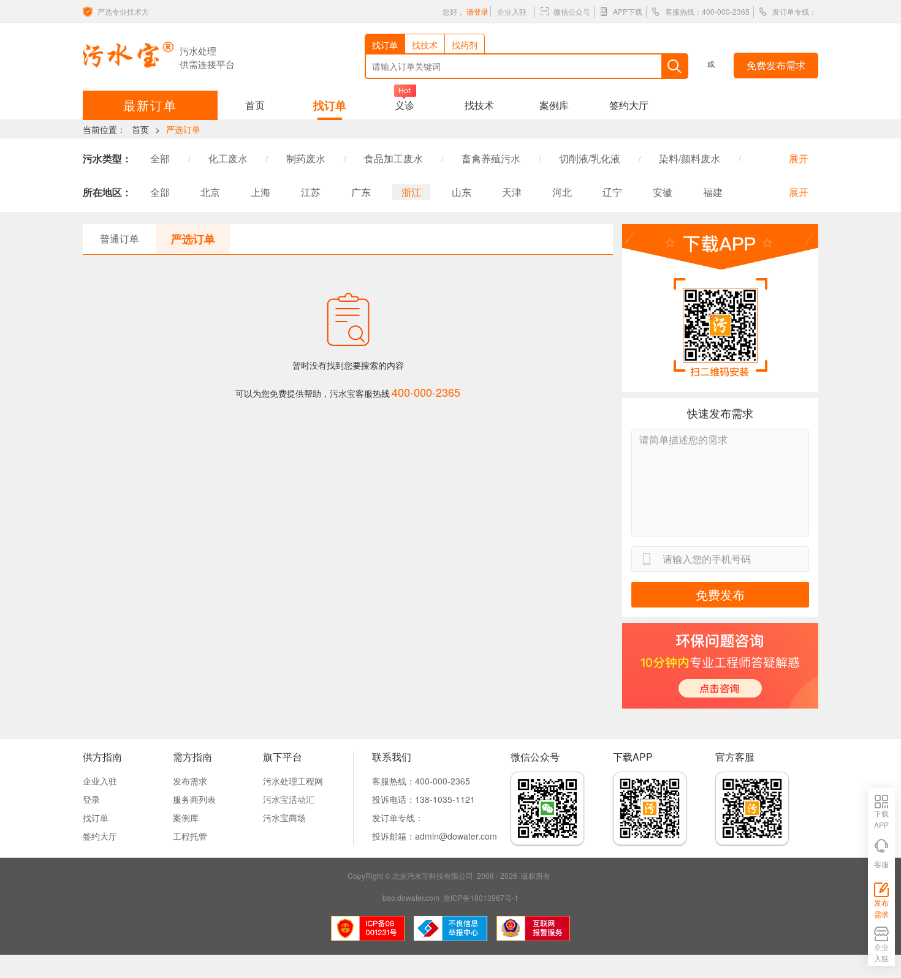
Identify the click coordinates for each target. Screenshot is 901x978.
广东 (361, 192)
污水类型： (107, 158)
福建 (713, 192)
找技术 (479, 105)
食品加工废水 (393, 158)
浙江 (411, 192)
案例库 (554, 105)
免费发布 (720, 594)
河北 (562, 192)
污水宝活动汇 (288, 799)
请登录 (477, 11)
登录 (91, 799)
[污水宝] (128, 55)
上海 (260, 192)
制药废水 (305, 158)
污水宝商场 (284, 817)
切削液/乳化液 (589, 158)
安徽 (662, 192)
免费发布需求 (776, 65)
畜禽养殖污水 (491, 158)
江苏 (311, 192)
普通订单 (119, 238)
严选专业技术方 (123, 11)
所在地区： (107, 192)
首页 (255, 105)
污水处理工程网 (293, 781)
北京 (210, 192)
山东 (461, 192)
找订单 (329, 105)
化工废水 (228, 158)
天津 (512, 192)
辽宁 (612, 192)
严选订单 (183, 129)
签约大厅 (628, 105)
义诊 (404, 105)
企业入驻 (512, 11)
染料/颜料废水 (689, 158)
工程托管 (190, 836)
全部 (160, 158)
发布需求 (190, 781)
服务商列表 (194, 799)
